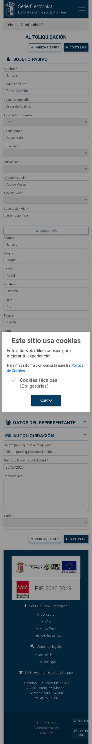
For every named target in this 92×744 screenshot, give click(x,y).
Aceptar (46, 401)
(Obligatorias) (38, 380)
